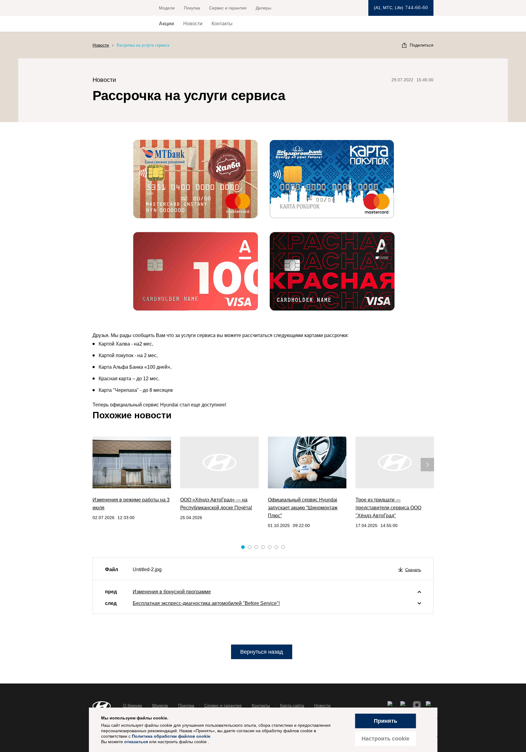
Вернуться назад (261, 652)
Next (424, 461)
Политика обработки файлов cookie (171, 736)
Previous (96, 461)
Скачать (413, 569)
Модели (167, 7)
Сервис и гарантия (228, 7)
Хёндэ (115, 23)
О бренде (132, 705)
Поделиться (421, 45)
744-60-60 (416, 7)
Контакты (222, 23)
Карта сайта (292, 705)
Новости (192, 23)
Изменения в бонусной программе (172, 591)
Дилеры (263, 7)
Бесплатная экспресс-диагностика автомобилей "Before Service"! (206, 603)
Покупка (192, 7)
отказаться (136, 741)
